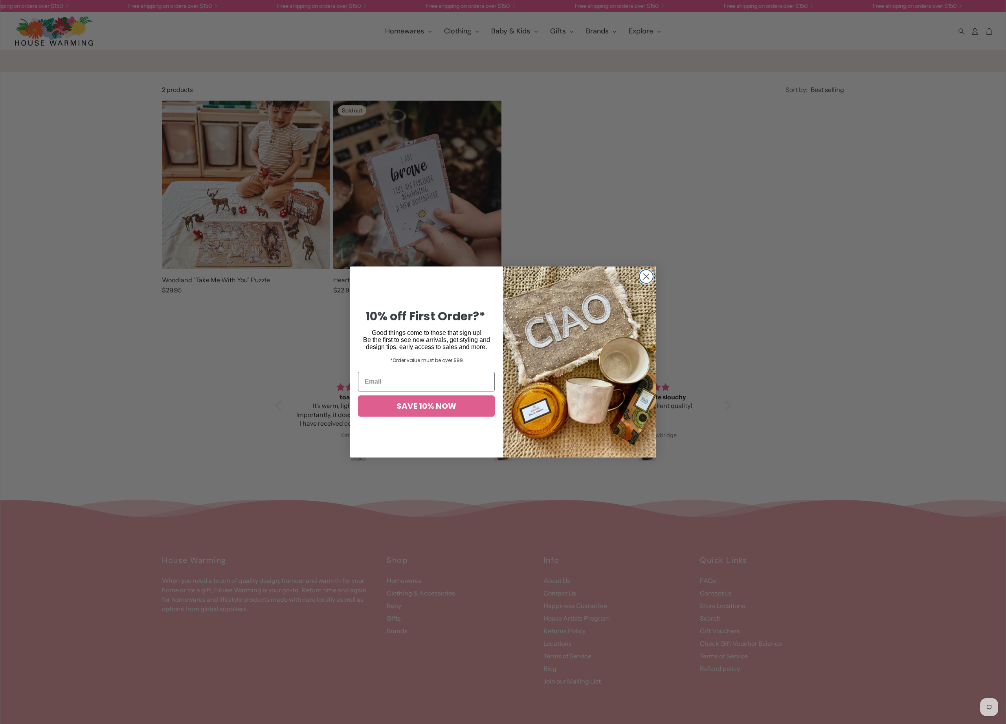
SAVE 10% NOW (426, 406)
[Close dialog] (646, 276)
